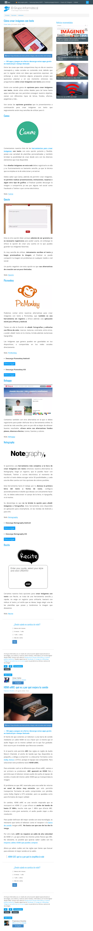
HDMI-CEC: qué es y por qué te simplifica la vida (26, 856)
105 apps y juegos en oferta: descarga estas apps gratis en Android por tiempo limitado (27, 62)
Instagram (38, 659)
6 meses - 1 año (19, 631)
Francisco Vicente (9, 691)
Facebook (30, 659)
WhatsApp (45, 659)
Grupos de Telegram (66, 2)
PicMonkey (12, 353)
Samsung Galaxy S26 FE (36, 2)
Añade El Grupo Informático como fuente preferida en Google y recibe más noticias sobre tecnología (29, 56)
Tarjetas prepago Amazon (51, 2)
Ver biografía (18, 683)
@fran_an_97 (16, 923)
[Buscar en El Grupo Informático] (87, 2)
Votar (14, 642)
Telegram (7, 661)
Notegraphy (13, 517)
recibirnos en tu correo (18, 661)
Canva (10, 194)
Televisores (15, 912)
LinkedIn (23, 680)
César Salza (7, 24)
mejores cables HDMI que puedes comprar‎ (21, 842)
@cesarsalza (16, 680)
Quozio (11, 275)
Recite (10, 614)
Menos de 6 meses (19, 628)
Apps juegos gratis (23, 2)
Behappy (11, 437)
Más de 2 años (18, 638)
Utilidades (7, 669)
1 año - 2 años (18, 634)
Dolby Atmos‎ (9, 760)
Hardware (7, 912)
